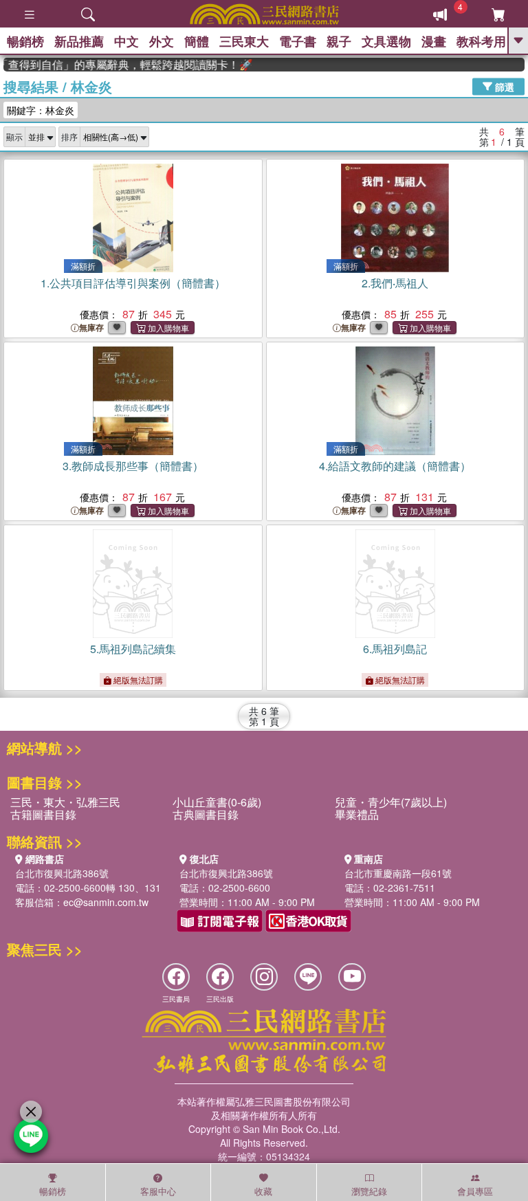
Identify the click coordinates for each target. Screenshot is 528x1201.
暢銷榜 (25, 41)
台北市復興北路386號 (62, 873)
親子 (339, 41)
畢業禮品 (357, 814)
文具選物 (386, 41)
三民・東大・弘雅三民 (65, 802)
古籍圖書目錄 (43, 814)
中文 (126, 41)
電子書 (297, 41)
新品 (79, 41)
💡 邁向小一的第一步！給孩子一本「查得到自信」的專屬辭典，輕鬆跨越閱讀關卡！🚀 (121, 64)
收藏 (263, 1191)
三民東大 (244, 41)
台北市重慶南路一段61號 (398, 873)
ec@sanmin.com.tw (105, 902)
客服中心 (158, 1191)
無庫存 (91, 327)
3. (133, 466)
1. (133, 283)
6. (395, 649)
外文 (161, 41)
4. (395, 466)
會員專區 (475, 1191)
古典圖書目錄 (206, 814)
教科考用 (481, 41)
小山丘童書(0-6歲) (217, 802)
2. (395, 283)
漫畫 (433, 41)
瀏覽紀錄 (369, 1191)
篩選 (503, 86)
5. (133, 649)
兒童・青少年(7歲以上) (391, 802)
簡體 (196, 41)
